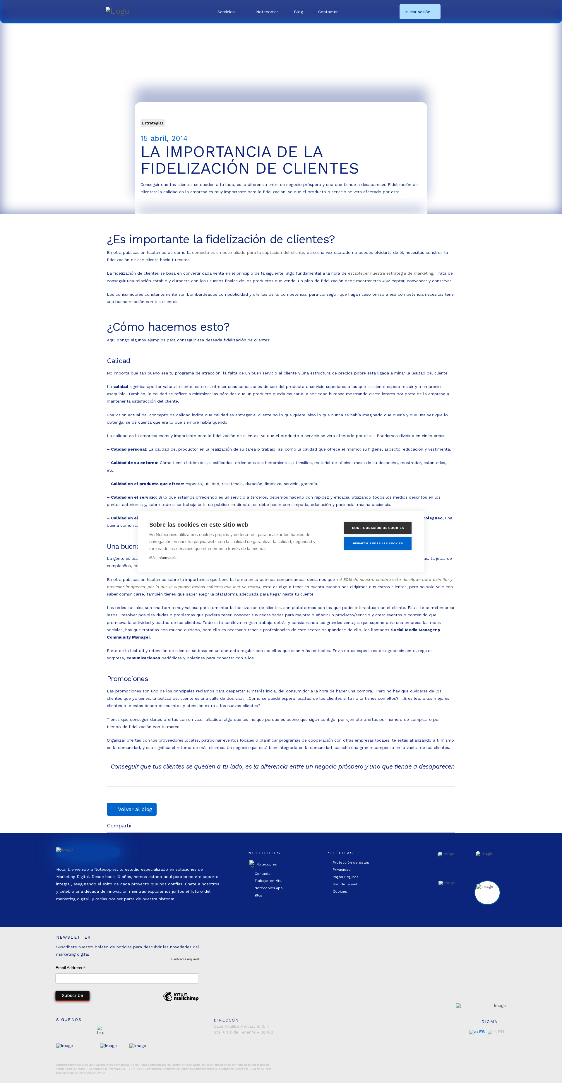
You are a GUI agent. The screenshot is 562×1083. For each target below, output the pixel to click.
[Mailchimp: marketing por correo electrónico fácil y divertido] (181, 1001)
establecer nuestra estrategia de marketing (390, 273)
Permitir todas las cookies (378, 543)
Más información (163, 557)
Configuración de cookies (378, 528)
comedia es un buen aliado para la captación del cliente (248, 252)
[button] (229, 11)
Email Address (70, 968)
